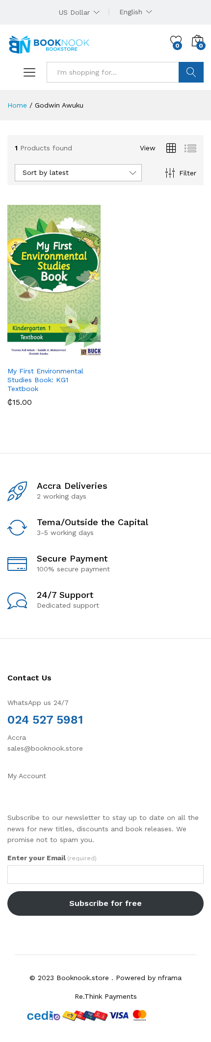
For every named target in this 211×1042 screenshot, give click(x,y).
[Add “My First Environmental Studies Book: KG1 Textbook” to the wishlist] (75, 354)
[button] (30, 354)
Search (191, 72)
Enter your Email (52, 858)
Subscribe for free (105, 903)
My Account (26, 776)
